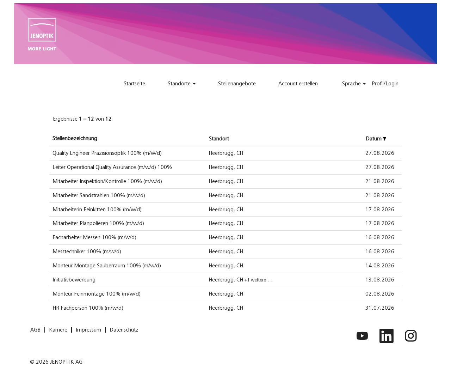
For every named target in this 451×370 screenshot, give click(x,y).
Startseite (134, 83)
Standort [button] (219, 138)
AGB (35, 330)
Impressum (88, 330)
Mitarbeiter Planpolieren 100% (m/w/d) (98, 223)
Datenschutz (124, 330)
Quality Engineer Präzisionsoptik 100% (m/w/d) (107, 153)
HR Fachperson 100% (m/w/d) (87, 308)
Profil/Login (385, 83)
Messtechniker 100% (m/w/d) (86, 251)
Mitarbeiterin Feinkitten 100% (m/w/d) (97, 209)
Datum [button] (374, 138)
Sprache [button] (352, 83)
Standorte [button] (180, 83)
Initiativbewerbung (73, 280)
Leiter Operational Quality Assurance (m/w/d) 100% (112, 167)
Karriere (58, 330)
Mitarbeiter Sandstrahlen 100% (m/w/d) (98, 195)
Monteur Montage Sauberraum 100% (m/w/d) (106, 265)
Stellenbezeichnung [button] (74, 138)
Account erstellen (298, 83)
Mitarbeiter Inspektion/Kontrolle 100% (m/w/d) (107, 181)
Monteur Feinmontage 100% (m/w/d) (96, 294)
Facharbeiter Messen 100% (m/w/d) (94, 237)
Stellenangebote (237, 83)
